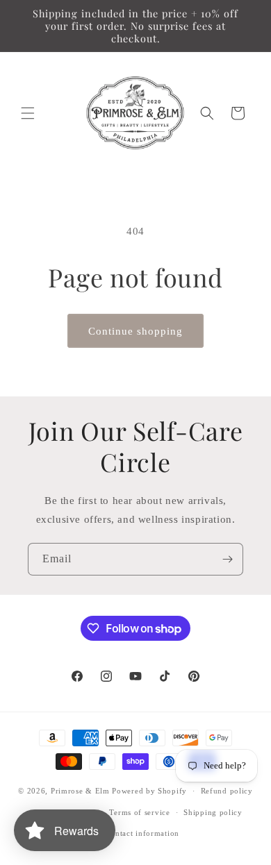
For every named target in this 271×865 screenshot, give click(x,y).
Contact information (142, 833)
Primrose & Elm (80, 791)
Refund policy (227, 791)
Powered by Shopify (149, 791)
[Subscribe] (227, 559)
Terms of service (139, 812)
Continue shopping (135, 331)
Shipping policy (213, 812)
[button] (28, 113)
